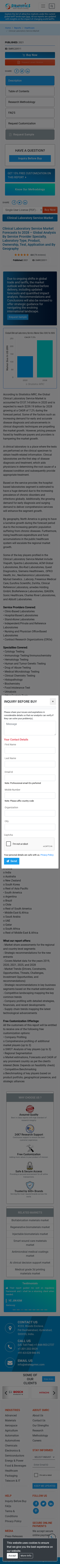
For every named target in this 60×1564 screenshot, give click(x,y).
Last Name (10, 758)
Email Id (9, 772)
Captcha (8, 835)
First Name (10, 744)
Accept (12, 1555)
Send (13, 861)
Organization (11, 807)
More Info (26, 1555)
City (7, 821)
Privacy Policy (47, 855)
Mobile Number (12, 789)
